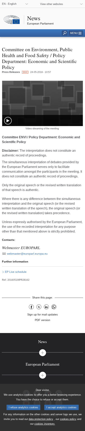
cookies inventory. (44, 423)
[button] (76, 33)
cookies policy (68, 419)
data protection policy (41, 419)
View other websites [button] (51, 4)
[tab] (42, 341)
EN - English (9, 3)
